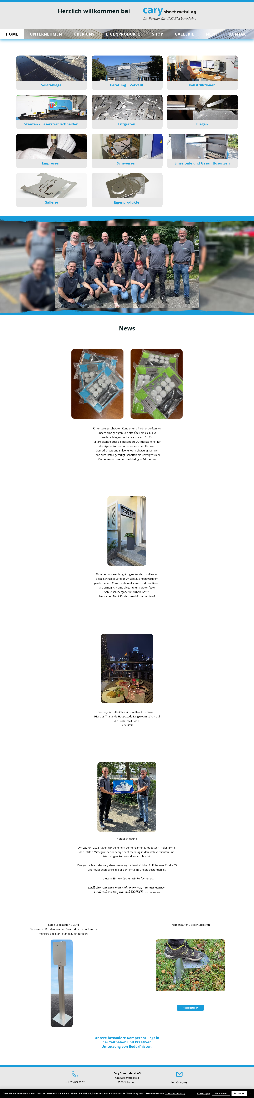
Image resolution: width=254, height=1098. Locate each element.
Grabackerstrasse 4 (127, 1077)
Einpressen (51, 163)
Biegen (202, 124)
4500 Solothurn (127, 1082)
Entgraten (126, 124)
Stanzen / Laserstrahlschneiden (51, 124)
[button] (157, 34)
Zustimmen (239, 1093)
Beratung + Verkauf (126, 85)
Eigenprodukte (126, 202)
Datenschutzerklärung (175, 1093)
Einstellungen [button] (203, 1093)
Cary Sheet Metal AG (127, 1073)
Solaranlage (51, 85)
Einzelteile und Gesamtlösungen (202, 163)
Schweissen (127, 163)
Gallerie (51, 202)
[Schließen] (250, 1093)
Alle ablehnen (221, 1093)
